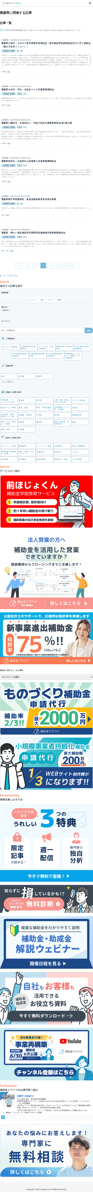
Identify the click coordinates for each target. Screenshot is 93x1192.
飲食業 (21, 400)
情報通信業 (76, 415)
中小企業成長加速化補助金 (54, 355)
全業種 (21, 429)
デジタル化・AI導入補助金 (46, 348)
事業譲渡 (22, 446)
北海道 (21, 376)
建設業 (39, 422)
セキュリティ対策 (8, 446)
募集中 (5, 307)
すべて (33, 300)
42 (69, 266)
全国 (3, 376)
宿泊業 (75, 408)
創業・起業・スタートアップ (26, 453)
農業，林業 (5, 429)
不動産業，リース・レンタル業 (7, 401)
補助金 (60, 300)
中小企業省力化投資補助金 (81, 348)
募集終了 (6, 310)
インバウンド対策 (44, 446)
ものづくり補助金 (10, 347)
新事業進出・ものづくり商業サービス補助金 (72, 356)
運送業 (57, 415)
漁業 (74, 422)
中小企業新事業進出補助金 (19, 355)
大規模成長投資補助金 (37, 355)
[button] (89, 330)
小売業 (39, 415)
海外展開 (4, 459)
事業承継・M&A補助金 (64, 348)
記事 (42, 300)
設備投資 (40, 452)
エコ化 (75, 452)
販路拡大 (58, 452)
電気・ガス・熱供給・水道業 (8, 423)
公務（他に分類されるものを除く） (61, 401)
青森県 (39, 376)
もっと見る (6, 382)
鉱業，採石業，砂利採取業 (61, 423)
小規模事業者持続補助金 (28, 348)
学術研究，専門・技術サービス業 (8, 416)
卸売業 (39, 400)
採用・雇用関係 (78, 446)
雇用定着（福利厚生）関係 (8, 453)
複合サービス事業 (8, 408)
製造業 (21, 422)
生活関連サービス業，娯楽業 (61, 408)
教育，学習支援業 (44, 408)
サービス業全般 (78, 400)
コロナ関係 (76, 459)
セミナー (51, 300)
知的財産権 (41, 459)
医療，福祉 (23, 408)
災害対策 (58, 446)
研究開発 (22, 459)
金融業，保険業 (25, 415)
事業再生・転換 (60, 459)
